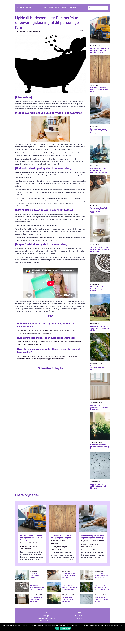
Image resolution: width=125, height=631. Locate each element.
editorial (23, 546)
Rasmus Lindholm (98, 541)
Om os (57, 8)
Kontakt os (72, 8)
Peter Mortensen (34, 32)
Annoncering (48, 8)
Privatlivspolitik (65, 628)
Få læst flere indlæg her (51, 368)
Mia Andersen (38, 543)
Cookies (64, 8)
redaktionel (82, 31)
